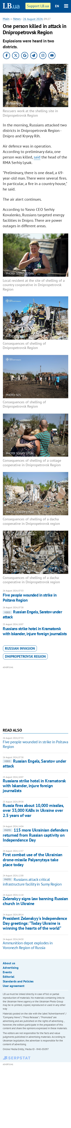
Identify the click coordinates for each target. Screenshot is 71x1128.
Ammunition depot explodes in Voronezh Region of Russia (27, 945)
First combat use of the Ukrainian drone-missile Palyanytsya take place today (32, 859)
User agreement (13, 986)
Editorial (8, 977)
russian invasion (20, 648)
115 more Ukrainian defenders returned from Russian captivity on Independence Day (35, 835)
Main (6, 19)
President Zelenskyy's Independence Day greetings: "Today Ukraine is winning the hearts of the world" (35, 923)
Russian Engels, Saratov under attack (32, 614)
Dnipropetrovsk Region (25, 656)
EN (57, 6)
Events (7, 972)
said (37, 157)
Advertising (11, 968)
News (17, 19)
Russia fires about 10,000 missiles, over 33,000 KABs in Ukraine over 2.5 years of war (33, 810)
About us (9, 963)
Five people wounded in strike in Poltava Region (29, 597)
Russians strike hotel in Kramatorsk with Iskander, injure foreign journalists (35, 631)
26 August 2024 (33, 19)
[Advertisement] (35, 697)
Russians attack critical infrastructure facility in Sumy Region (32, 882)
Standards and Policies (18, 981)
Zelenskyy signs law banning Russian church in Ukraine (35, 901)
